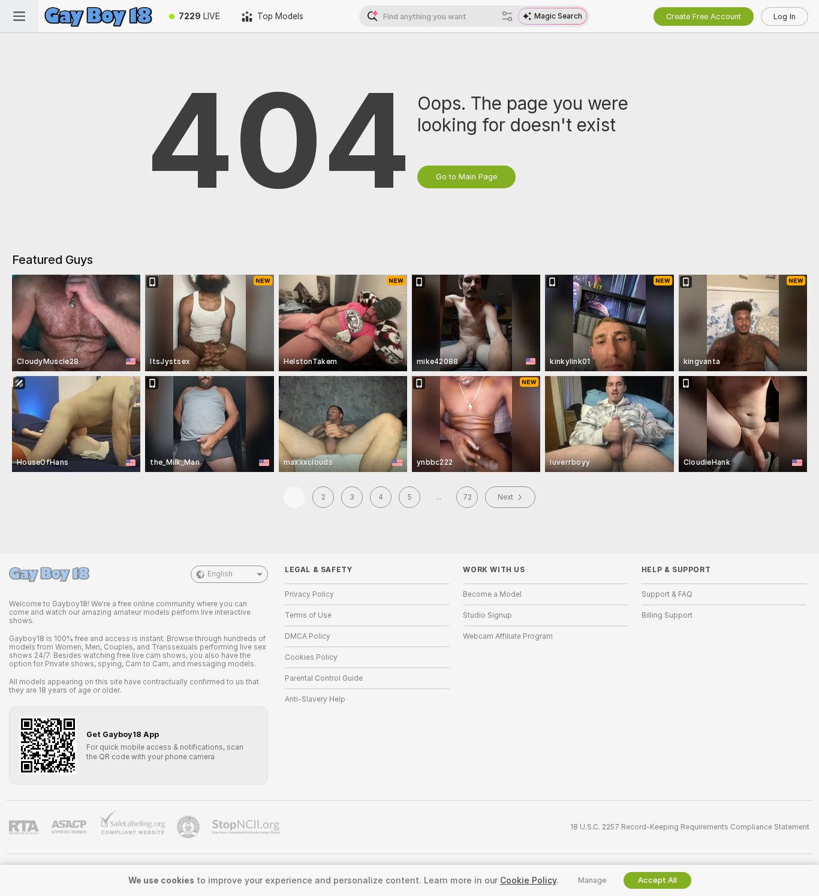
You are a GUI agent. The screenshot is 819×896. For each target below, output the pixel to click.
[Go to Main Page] (98, 16)
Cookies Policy (311, 657)
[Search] (507, 16)
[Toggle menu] (19, 16)
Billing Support (667, 615)
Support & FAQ (667, 594)
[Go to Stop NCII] (247, 827)
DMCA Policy (307, 636)
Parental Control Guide (324, 678)
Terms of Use (308, 615)
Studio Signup (487, 615)
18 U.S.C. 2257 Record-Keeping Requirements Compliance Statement (689, 827)
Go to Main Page (466, 176)
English (220, 574)
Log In (784, 16)
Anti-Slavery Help (315, 699)
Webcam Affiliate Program (508, 636)
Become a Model (492, 594)
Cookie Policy (528, 880)
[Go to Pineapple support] (189, 827)
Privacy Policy (309, 594)
